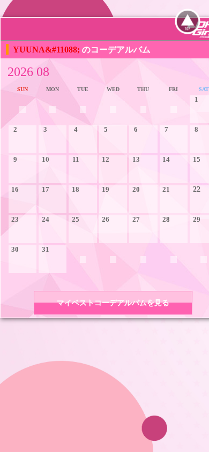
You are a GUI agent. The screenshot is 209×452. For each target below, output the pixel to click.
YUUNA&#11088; (47, 49)
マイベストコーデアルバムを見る (113, 303)
